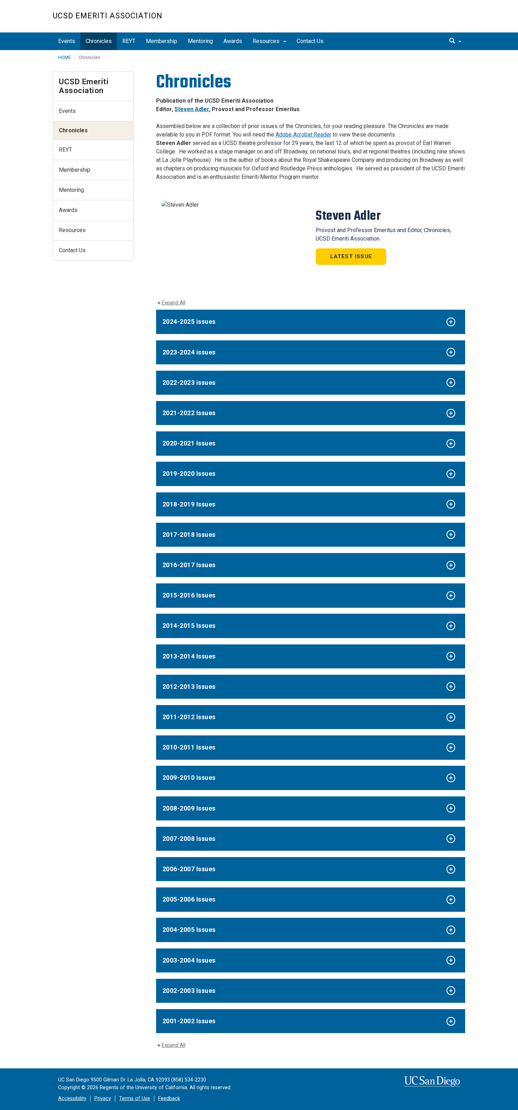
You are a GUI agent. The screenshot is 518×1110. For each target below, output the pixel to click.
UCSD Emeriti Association (107, 15)
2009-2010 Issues (189, 777)
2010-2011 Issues (189, 747)
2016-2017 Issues (189, 565)
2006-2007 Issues (189, 869)
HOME (64, 57)
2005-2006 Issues (189, 899)
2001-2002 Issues (189, 1021)
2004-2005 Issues (189, 929)
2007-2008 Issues (189, 838)
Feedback (169, 1099)
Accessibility (72, 1099)
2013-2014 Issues (189, 656)
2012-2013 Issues (189, 686)
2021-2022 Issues (189, 413)
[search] (455, 41)
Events (66, 41)
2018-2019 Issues (189, 504)
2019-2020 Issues (189, 473)
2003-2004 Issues (189, 960)
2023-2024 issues (189, 352)
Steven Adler (191, 109)
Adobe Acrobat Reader (303, 134)
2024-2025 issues (189, 321)
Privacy (102, 1099)
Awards (232, 41)
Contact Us (310, 41)
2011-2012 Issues (189, 717)
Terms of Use (134, 1099)
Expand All (173, 303)
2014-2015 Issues (189, 625)
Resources (267, 41)
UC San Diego (424, 19)
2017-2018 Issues (189, 534)
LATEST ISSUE (351, 256)
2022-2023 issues (189, 382)
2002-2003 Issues (189, 990)
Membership (161, 41)
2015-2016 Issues (189, 595)
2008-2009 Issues (189, 808)
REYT (128, 41)
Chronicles (99, 41)
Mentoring (200, 41)
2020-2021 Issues (189, 443)
